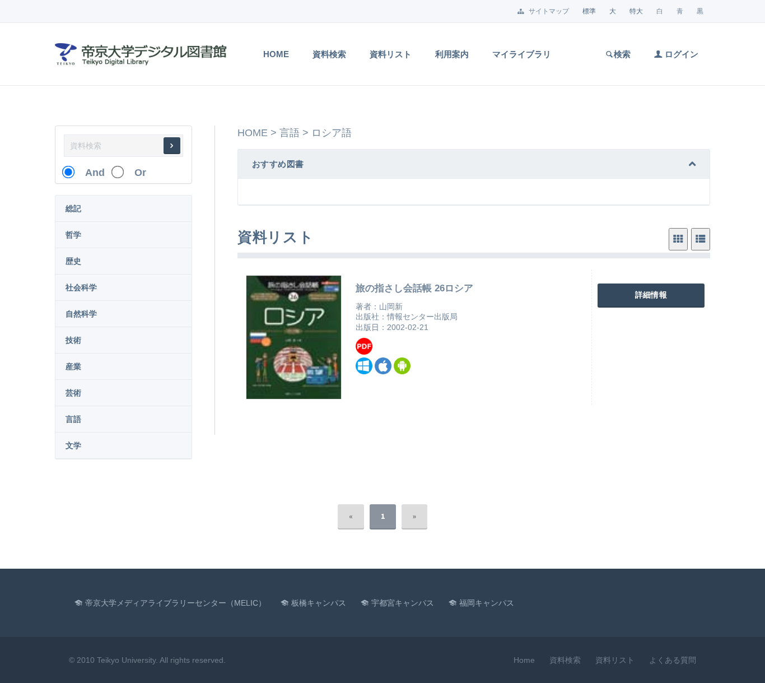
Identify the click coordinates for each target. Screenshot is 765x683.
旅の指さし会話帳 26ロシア (414, 288)
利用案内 (452, 54)
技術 (73, 340)
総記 (73, 208)
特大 (636, 11)
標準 (589, 11)
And (90, 172)
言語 (73, 419)
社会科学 (81, 287)
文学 (73, 445)
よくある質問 (672, 660)
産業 (73, 366)
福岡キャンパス (486, 602)
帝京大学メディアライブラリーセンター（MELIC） (175, 602)
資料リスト (391, 54)
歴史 (73, 261)
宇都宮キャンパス (402, 602)
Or (135, 172)
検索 (622, 54)
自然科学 (81, 313)
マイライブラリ (521, 54)
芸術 (73, 392)
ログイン (680, 54)
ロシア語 (331, 132)
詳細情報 (651, 295)
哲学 (73, 234)
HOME (252, 132)
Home (276, 54)
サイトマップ (548, 11)
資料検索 (329, 54)
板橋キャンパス (318, 602)
